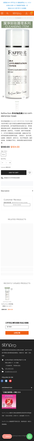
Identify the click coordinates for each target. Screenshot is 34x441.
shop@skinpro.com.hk (11, 371)
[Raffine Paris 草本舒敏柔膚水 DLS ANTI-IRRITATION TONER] (7, 293)
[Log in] (27, 13)
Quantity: (3, 158)
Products (5, 18)
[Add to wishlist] (29, 172)
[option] (17, 60)
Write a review (17, 204)
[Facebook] (2, 381)
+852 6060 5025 (9, 368)
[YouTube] (10, 381)
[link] (17, 270)
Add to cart (14, 172)
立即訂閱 (17, 333)
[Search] (7, 13)
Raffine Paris (7, 301)
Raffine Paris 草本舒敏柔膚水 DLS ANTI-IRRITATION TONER (7, 305)
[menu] (2, 13)
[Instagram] (6, 381)
